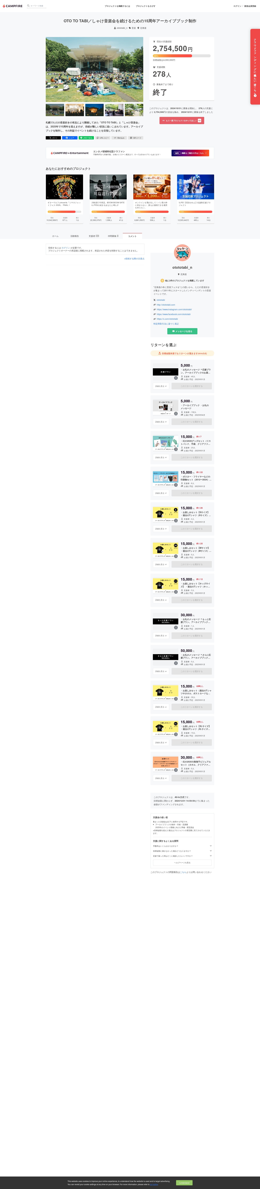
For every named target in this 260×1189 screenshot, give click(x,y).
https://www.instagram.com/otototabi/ (174, 309)
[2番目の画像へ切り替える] (74, 110)
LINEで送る (88, 137)
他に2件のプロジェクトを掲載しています (184, 280)
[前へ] (49, 69)
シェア (71, 137)
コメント (132, 236)
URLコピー (104, 137)
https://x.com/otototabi (167, 318)
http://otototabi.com (166, 304)
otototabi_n (122, 27)
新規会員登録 (250, 6)
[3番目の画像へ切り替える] (94, 110)
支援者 (94, 235)
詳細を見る (159, 386)
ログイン (237, 6)
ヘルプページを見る (182, 862)
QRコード (137, 137)
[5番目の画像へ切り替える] (134, 110)
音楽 (134, 27)
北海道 (143, 27)
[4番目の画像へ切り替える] (114, 110)
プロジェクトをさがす (145, 6)
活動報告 (74, 235)
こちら (183, 872)
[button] (190, 153)
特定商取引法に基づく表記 (166, 323)
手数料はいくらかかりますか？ (165, 846)
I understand (184, 1182)
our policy (154, 1184)
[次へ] (140, 69)
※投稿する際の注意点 (134, 258)
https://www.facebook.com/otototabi (173, 314)
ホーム (55, 235)
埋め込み (120, 137)
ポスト (55, 137)
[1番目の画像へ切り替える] (55, 110)
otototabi (161, 299)
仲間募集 (113, 235)
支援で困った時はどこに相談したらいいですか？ (173, 856)
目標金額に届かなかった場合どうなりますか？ (172, 851)
